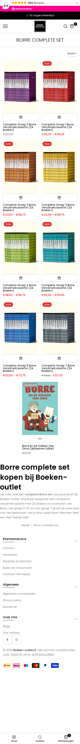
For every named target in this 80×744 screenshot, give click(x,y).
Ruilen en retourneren (17, 568)
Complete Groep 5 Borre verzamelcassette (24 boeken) (58, 287)
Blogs (6, 626)
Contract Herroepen (16, 574)
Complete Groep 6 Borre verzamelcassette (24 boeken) (19, 368)
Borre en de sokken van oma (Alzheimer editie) (38, 447)
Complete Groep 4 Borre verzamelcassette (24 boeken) (19, 287)
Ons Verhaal (11, 633)
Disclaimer (10, 607)
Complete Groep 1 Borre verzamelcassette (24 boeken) (58, 127)
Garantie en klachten (17, 561)
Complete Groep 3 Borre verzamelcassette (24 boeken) (58, 207)
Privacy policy (12, 600)
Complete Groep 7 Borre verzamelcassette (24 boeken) (58, 368)
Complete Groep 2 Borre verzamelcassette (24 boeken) (19, 207)
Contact (8, 548)
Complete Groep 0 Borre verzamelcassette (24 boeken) (19, 127)
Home (26, 525)
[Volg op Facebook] (7, 639)
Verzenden (10, 555)
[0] (72, 26)
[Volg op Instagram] (16, 639)
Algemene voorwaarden (19, 594)
